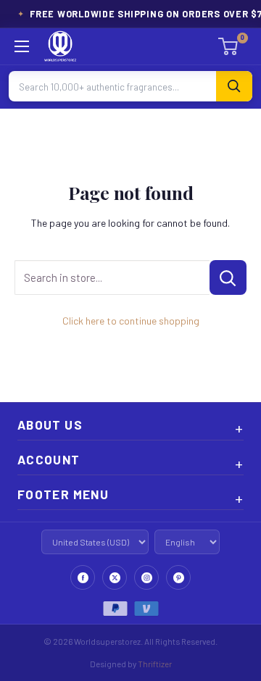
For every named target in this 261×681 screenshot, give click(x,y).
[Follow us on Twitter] (114, 577)
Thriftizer (155, 664)
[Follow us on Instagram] (146, 577)
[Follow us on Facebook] (82, 577)
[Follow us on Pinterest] (178, 577)
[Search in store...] (228, 277)
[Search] (234, 86)
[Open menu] (21, 46)
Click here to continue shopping (130, 320)
